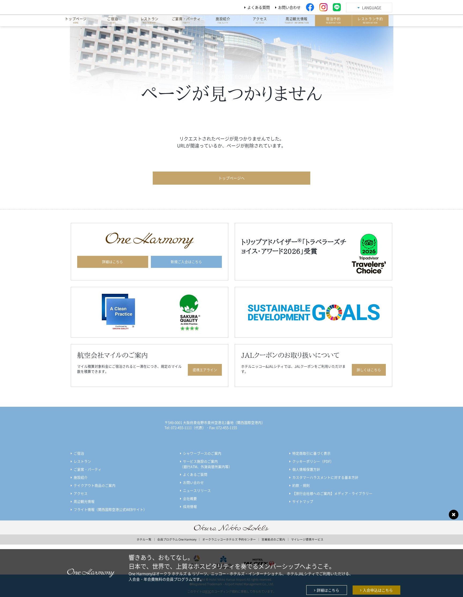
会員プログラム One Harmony (176, 539)
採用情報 (190, 506)
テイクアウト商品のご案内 (94, 485)
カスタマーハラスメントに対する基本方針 (325, 477)
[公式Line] (337, 7)
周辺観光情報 (84, 501)
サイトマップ (302, 501)
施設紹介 (81, 477)
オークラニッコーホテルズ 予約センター (229, 539)
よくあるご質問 (195, 474)
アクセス (81, 493)
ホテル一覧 (144, 539)
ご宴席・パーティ (88, 469)
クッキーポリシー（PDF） (313, 461)
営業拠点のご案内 (273, 539)
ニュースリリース (197, 490)
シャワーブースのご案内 (202, 453)
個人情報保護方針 (306, 469)
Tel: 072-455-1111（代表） (185, 427)
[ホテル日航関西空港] (109, 7)
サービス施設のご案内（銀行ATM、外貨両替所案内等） (206, 464)
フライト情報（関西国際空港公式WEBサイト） (110, 509)
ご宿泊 (79, 453)
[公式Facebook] (310, 7)
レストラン (82, 461)
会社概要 (190, 498)
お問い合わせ (289, 7)
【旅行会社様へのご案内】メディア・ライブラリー (332, 493)
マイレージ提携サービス (307, 539)
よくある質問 (258, 7)
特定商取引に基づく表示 (311, 453)
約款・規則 (301, 485)
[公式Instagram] (323, 7)
